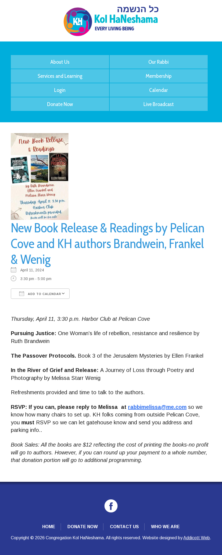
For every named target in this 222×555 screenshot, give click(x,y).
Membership (159, 76)
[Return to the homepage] (111, 20)
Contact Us (124, 526)
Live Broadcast (158, 104)
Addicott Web (196, 537)
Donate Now (60, 104)
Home (48, 526)
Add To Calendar (44, 294)
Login (60, 90)
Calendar (158, 90)
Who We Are (165, 526)
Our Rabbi (158, 62)
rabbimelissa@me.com (157, 407)
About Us (60, 62)
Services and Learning (60, 76)
